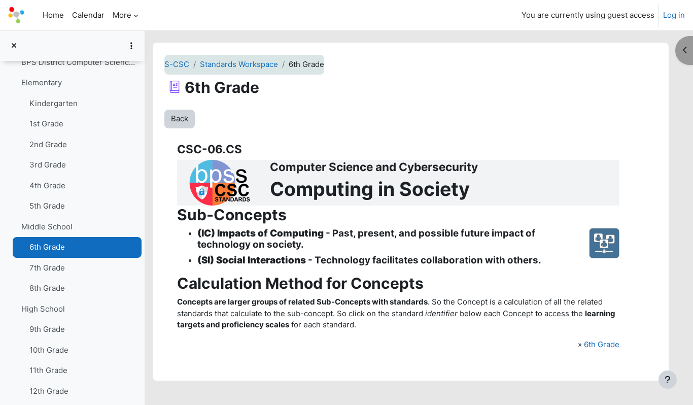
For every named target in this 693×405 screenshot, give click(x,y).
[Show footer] (668, 379)
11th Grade (48, 370)
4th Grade (47, 185)
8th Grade (47, 288)
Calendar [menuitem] (88, 15)
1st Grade (46, 123)
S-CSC (176, 64)
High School (43, 309)
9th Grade (47, 329)
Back (179, 118)
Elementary (41, 82)
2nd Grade (48, 144)
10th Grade (48, 350)
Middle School (47, 226)
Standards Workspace (239, 64)
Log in (674, 15)
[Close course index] (14, 46)
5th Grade (47, 206)
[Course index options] (131, 46)
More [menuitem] (122, 15)
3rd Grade (47, 165)
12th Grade (48, 391)
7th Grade (47, 268)
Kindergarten (53, 103)
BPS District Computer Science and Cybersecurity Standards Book (78, 62)
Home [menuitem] (53, 15)
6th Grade (47, 247)
